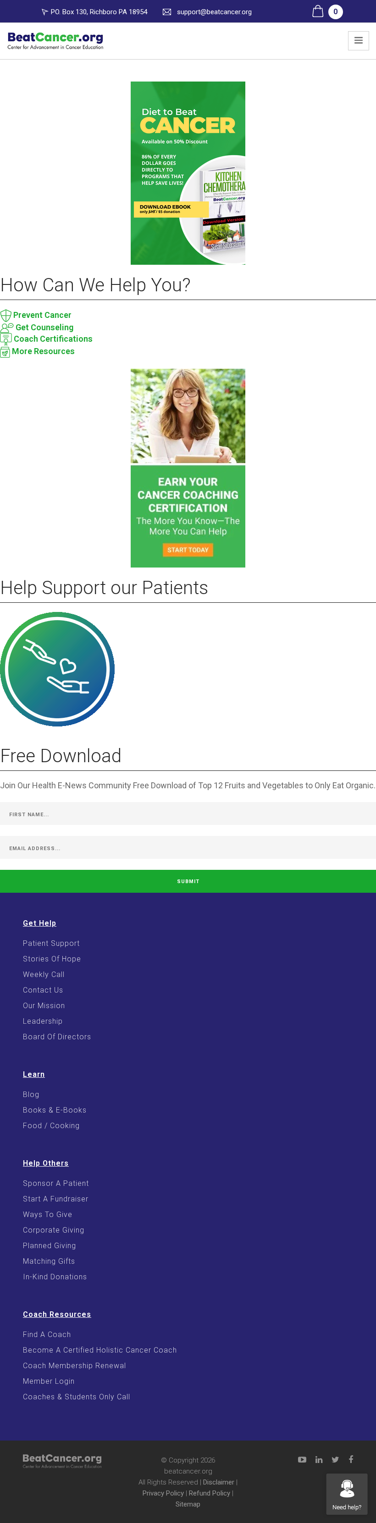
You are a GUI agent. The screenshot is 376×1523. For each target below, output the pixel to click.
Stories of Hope (52, 959)
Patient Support (51, 943)
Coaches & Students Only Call (76, 1396)
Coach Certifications (52, 339)
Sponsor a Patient (56, 1183)
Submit (188, 881)
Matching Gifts (49, 1261)
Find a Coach (47, 1334)
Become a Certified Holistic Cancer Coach (100, 1350)
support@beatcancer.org (214, 12)
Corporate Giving (53, 1230)
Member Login (49, 1381)
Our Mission (44, 1005)
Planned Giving (49, 1245)
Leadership (43, 1021)
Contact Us (43, 990)
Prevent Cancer (41, 315)
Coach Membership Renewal (74, 1365)
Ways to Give (47, 1214)
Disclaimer (218, 1482)
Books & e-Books (55, 1110)
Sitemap (188, 1504)
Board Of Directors (57, 1036)
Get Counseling (43, 327)
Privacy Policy (163, 1493)
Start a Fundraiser (55, 1199)
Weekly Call (44, 974)
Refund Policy (209, 1493)
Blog (31, 1094)
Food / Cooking (51, 1125)
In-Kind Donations (55, 1276)
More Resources (42, 351)
